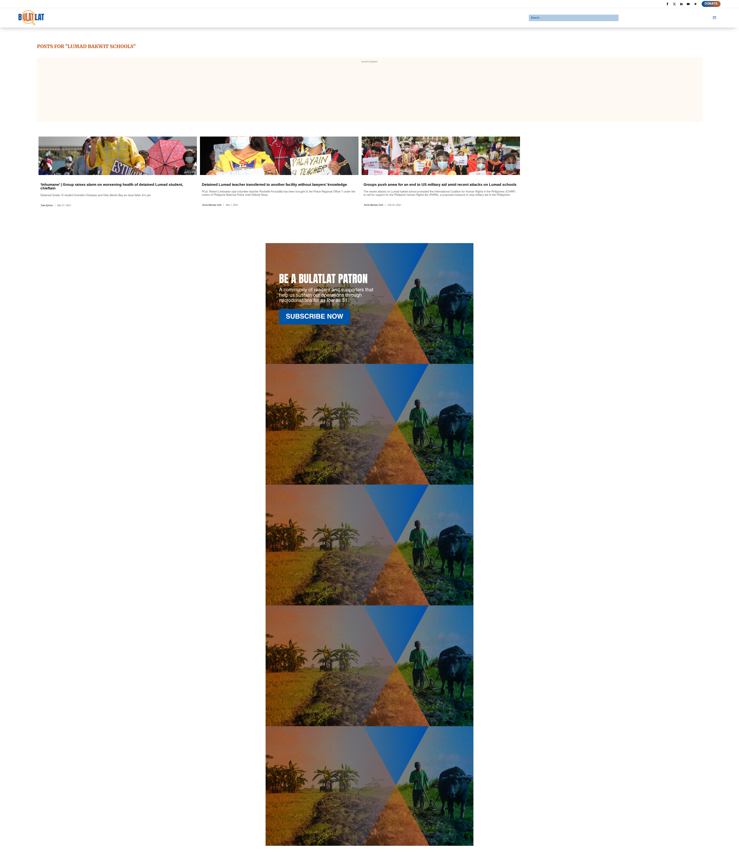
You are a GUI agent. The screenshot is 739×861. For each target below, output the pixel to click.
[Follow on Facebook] (667, 4)
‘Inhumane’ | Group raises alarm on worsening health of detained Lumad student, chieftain (117, 172)
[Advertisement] (369, 92)
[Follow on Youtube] (688, 4)
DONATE (711, 3)
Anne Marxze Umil (212, 205)
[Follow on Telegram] (695, 4)
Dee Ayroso (47, 205)
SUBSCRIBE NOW (314, 316)
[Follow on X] (674, 4)
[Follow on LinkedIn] (681, 4)
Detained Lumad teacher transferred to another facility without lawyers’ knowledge (279, 172)
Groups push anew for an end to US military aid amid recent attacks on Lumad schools (441, 172)
